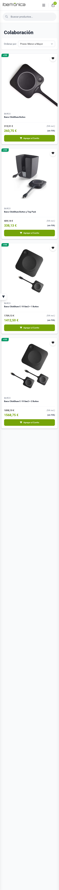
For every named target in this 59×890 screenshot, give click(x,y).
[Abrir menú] (43, 5)
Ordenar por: (10, 44)
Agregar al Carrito (31, 138)
